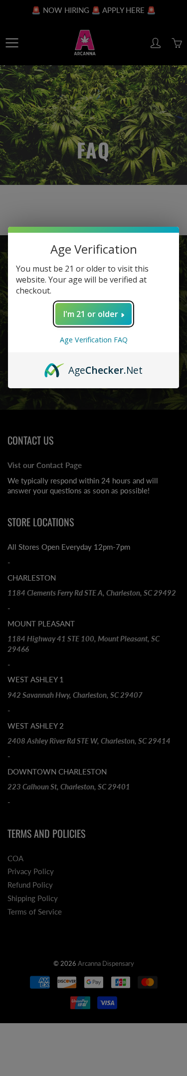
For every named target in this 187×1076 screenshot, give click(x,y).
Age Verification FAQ (94, 339)
